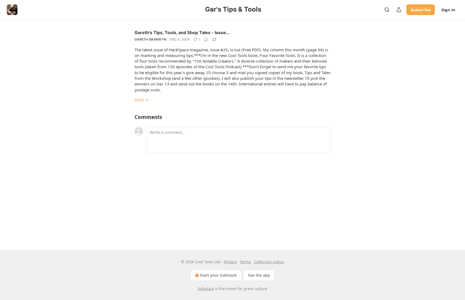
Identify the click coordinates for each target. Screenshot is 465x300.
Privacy (230, 261)
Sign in (448, 9)
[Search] (387, 9)
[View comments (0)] (206, 39)
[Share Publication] (398, 9)
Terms (245, 261)
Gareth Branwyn (150, 39)
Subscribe (421, 9)
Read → (142, 99)
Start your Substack (218, 275)
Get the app (259, 275)
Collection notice (269, 261)
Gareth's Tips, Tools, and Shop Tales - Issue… (182, 32)
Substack (206, 288)
